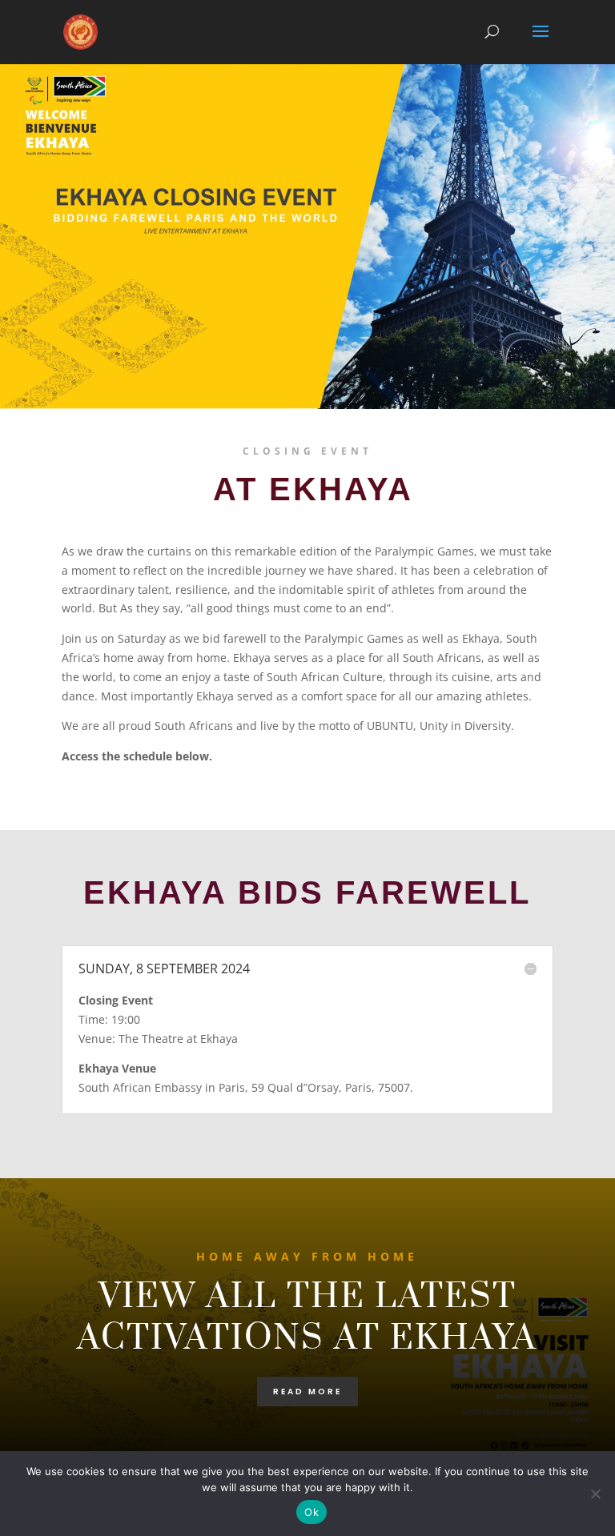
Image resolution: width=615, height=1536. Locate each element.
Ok (311, 1512)
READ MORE (307, 1392)
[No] (595, 1494)
